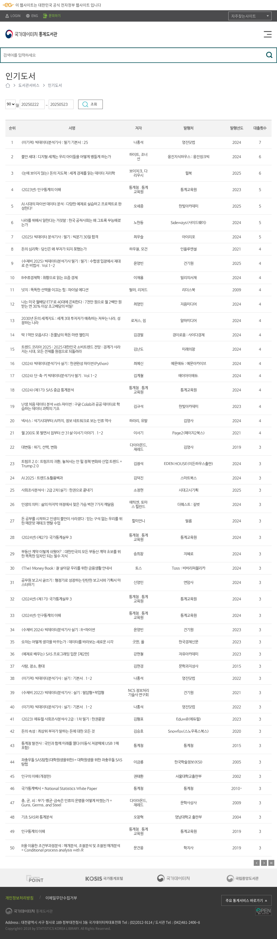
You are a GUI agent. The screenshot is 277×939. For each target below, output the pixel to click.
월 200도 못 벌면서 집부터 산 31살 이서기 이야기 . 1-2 (62, 433)
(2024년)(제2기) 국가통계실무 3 (46, 537)
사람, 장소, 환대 (33, 666)
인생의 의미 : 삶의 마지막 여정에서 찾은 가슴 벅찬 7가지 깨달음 (67, 504)
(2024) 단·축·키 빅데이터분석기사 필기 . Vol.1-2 (59, 376)
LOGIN (15, 15)
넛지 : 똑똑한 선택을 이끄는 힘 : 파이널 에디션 (54, 290)
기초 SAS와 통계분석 (36, 817)
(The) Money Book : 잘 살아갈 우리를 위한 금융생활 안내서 (66, 568)
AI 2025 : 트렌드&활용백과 (42, 478)
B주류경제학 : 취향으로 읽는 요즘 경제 (49, 278)
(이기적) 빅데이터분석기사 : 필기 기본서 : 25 (54, 142)
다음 (264, 863)
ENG (34, 15)
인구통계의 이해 (33, 831)
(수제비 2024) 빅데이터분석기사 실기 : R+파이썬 (58, 630)
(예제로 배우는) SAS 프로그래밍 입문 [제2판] (55, 654)
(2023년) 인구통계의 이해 (41, 190)
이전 (257, 863)
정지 (271, 863)
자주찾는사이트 (243, 16)
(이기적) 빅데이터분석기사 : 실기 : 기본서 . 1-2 (56, 678)
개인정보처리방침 (19, 897)
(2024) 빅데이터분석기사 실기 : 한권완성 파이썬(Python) (65, 364)
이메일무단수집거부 (61, 897)
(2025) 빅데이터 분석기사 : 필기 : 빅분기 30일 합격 (59, 237)
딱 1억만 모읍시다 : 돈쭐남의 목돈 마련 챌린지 (55, 335)
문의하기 (54, 15)
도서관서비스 (28, 85)
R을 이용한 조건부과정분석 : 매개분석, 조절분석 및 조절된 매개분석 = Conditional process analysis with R (70, 848)
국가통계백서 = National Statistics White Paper (59, 788)
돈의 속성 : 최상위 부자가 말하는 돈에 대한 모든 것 (58, 731)
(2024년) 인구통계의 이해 (41, 615)
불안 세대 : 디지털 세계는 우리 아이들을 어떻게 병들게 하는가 (66, 157)
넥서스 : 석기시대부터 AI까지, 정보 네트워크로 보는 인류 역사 (66, 421)
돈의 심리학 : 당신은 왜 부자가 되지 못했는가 (54, 249)
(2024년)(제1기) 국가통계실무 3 (46, 599)
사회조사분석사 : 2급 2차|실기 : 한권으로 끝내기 (57, 490)
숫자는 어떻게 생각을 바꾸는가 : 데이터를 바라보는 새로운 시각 (67, 642)
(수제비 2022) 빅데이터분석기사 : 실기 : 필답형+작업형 (62, 693)
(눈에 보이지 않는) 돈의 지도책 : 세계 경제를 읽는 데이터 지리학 (68, 173)
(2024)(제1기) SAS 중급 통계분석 (47, 390)
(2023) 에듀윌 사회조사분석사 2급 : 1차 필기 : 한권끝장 (63, 719)
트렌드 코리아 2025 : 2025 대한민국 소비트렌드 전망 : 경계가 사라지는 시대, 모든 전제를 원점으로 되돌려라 (70, 349)
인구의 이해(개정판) (36, 776)
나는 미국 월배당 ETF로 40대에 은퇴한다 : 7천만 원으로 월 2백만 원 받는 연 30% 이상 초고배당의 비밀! (71, 304)
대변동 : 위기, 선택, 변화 (39, 447)
